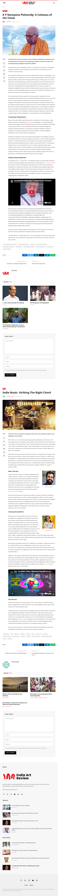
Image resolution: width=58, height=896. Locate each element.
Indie (33, 634)
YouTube (10, 638)
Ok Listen (45, 634)
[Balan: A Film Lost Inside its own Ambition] (15, 684)
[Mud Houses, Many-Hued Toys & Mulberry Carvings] (6, 815)
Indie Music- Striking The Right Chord (16, 263)
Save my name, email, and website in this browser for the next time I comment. (26, 370)
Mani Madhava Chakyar (29, 246)
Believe (16, 634)
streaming (17, 440)
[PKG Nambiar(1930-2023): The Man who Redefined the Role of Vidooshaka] (6, 859)
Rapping (23, 636)
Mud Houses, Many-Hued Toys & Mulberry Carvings (25, 813)
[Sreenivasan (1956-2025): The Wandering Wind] (6, 844)
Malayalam (21, 619)
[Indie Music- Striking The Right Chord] (29, 415)
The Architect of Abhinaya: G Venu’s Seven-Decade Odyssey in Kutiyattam (14, 325)
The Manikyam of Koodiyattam (39, 303)
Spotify (28, 636)
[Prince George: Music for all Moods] (6, 807)
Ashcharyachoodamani (24, 244)
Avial (12, 634)
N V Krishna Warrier (50, 163)
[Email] (4, 77)
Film (4, 388)
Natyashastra (29, 122)
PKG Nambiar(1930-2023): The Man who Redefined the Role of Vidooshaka (30, 858)
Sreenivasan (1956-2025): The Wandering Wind (23, 842)
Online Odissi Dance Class (38, 263)
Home (26, 885)
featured (32, 244)
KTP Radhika (6, 328)
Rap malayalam (16, 636)
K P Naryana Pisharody (41, 244)
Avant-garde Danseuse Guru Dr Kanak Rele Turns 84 (25, 821)
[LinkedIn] (4, 73)
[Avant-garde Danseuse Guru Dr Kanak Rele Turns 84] (6, 822)
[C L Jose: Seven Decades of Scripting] (15, 293)
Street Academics (36, 636)
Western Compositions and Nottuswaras (15, 653)
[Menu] (4, 2)
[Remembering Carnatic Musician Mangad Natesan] (6, 852)
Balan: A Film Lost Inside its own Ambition (12, 695)
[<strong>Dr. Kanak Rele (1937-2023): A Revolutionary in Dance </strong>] (6, 867)
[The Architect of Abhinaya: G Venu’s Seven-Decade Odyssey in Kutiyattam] (15, 315)
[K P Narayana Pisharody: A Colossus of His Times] (29, 40)
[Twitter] (4, 70)
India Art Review (7, 706)
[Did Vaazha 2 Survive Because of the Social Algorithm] (42, 684)
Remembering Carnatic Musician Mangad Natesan (25, 850)
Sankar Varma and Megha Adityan (38, 697)
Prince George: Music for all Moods (21, 805)
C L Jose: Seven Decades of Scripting (13, 303)
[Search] (54, 2)
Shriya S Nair (10, 396)
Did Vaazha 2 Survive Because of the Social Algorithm (41, 695)
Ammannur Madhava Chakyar (10, 244)
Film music (46, 564)
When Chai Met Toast (13, 491)
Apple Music (6, 634)
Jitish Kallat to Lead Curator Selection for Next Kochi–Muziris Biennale (15, 703)
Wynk (4, 638)
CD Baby (22, 634)
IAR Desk (9, 21)
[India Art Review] (29, 2)
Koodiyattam (19, 246)
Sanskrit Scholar (7, 249)
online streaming (7, 636)
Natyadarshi (6, 697)
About (31, 885)
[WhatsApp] (4, 63)
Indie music (38, 634)
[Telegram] (4, 81)
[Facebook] (4, 66)
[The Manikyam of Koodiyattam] (42, 293)
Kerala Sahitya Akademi (8, 246)
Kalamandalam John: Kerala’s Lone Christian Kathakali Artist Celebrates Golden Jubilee (32, 829)
